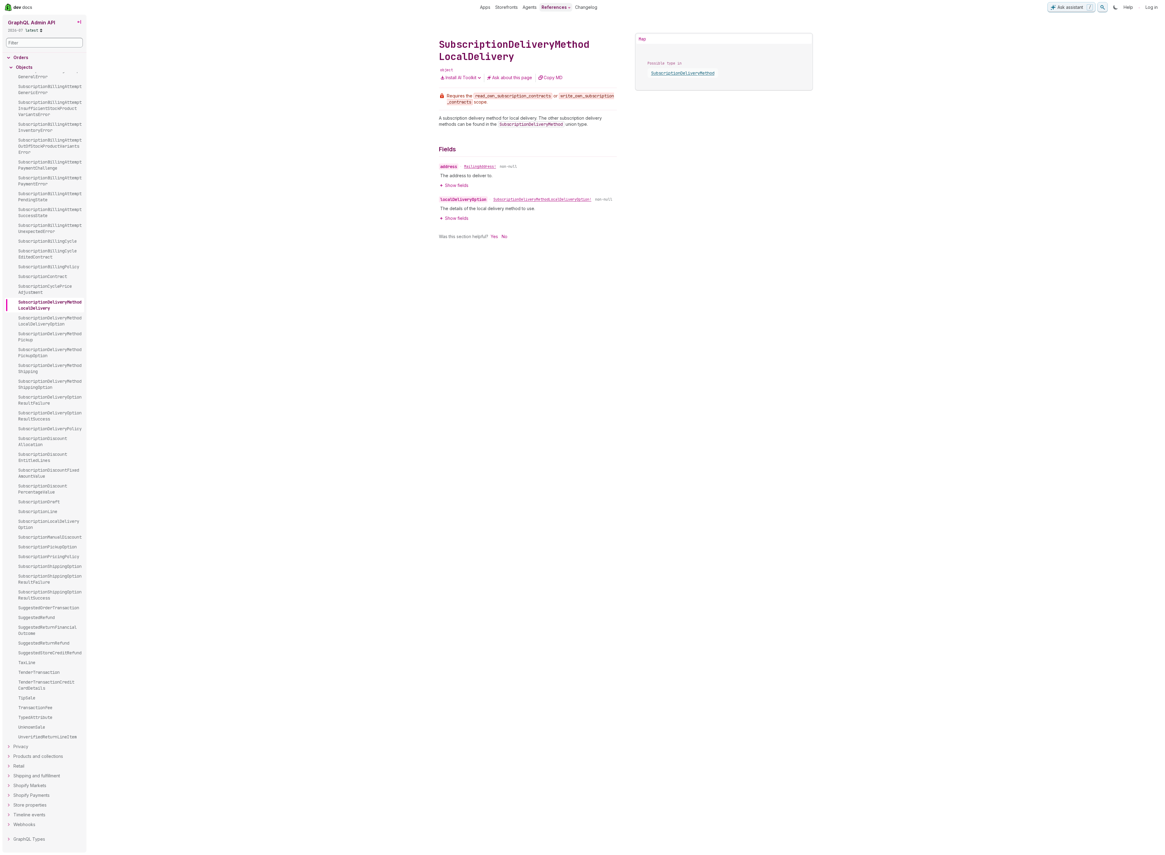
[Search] (1102, 7)
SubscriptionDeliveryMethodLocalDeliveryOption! (542, 199)
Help (1128, 7)
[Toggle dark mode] (1116, 7)
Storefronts (506, 7)
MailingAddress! (480, 166)
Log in (1152, 7)
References (554, 7)
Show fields (456, 185)
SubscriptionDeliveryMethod (683, 73)
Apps (485, 7)
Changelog (586, 7)
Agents (530, 7)
